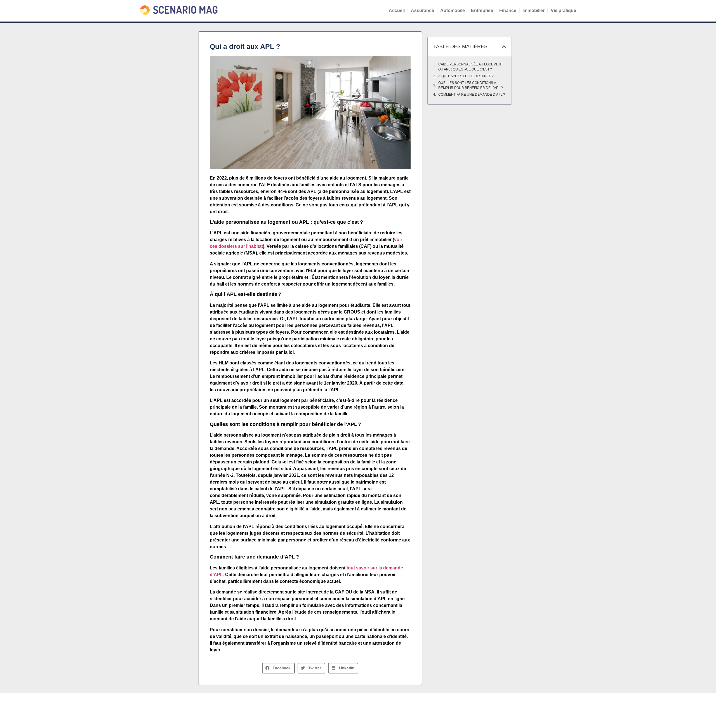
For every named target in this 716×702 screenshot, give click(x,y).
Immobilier (533, 10)
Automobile (452, 10)
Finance (507, 10)
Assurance (422, 10)
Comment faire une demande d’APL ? (471, 94)
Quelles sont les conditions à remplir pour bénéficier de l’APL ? (470, 85)
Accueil (397, 10)
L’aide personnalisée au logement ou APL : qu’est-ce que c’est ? (470, 66)
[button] (278, 668)
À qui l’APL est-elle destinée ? (466, 76)
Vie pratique (563, 10)
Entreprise (482, 10)
